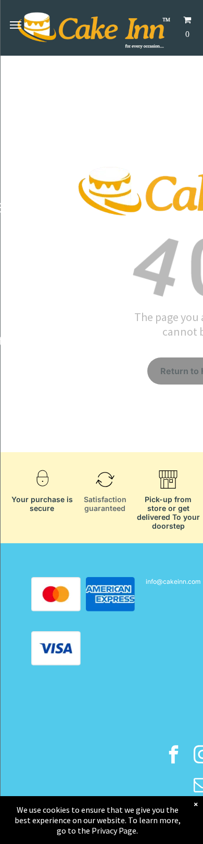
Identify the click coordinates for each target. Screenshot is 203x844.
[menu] (15, 25)
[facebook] (173, 756)
